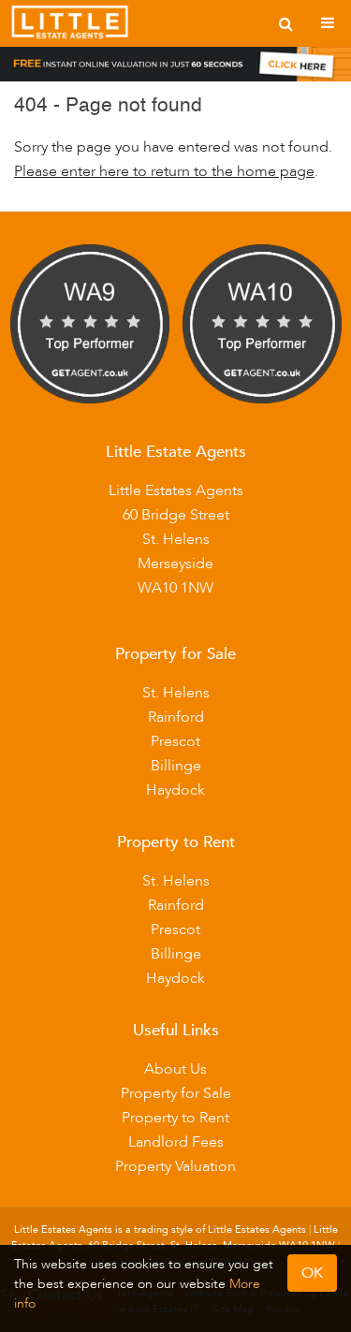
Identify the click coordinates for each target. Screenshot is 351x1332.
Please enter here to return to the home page (164, 171)
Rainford (176, 717)
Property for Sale (176, 1093)
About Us (175, 1069)
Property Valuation (175, 1166)
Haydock (175, 790)
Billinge (176, 765)
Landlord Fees (176, 1142)
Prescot (175, 741)
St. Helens (176, 692)
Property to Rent (175, 1117)
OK (312, 1273)
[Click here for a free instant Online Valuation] (175, 68)
